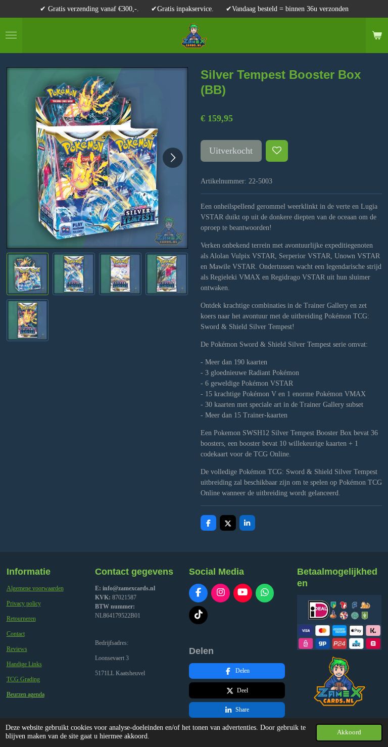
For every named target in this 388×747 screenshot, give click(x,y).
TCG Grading (23, 679)
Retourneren (21, 618)
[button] (28, 274)
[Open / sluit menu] (11, 35)
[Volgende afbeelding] (173, 158)
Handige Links (24, 664)
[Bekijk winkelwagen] (377, 35)
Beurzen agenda (25, 694)
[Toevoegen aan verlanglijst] (277, 151)
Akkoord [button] (349, 732)
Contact (16, 633)
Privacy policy (24, 603)
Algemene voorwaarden (35, 588)
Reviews (17, 648)
